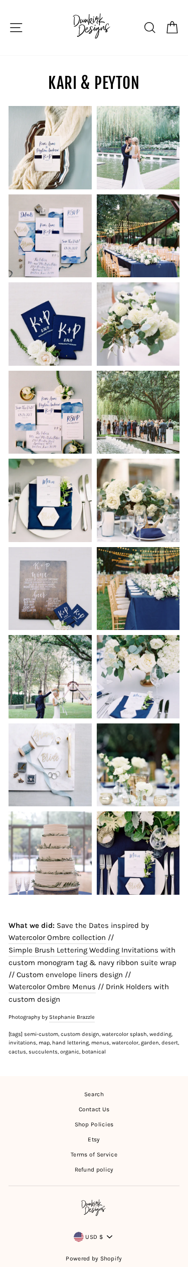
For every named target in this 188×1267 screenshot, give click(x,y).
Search (94, 1094)
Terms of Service (94, 1154)
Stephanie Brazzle (72, 1017)
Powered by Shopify (94, 1258)
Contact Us (94, 1109)
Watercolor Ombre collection (57, 937)
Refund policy (94, 1169)
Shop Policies (94, 1124)
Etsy (94, 1139)
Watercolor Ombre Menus (52, 986)
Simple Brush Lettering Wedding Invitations (83, 950)
